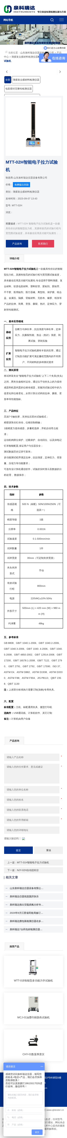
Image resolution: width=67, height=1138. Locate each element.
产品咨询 (17, 243)
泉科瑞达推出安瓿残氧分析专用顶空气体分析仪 (27, 904)
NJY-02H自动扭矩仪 (28, 870)
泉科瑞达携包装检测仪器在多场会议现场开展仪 (27, 921)
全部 (7, 79)
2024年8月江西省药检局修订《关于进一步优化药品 (27, 912)
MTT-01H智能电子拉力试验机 (33, 862)
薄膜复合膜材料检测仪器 (25, 56)
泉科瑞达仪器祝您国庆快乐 (24, 896)
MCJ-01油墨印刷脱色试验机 (33, 1017)
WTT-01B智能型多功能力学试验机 (33, 980)
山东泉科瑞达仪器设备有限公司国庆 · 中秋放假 (27, 888)
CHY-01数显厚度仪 (33, 1054)
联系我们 (43, 243)
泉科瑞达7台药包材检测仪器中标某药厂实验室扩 (27, 929)
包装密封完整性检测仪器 (18, 88)
